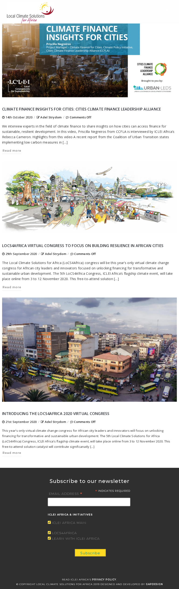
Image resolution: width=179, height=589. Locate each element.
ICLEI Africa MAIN (69, 523)
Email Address (65, 493)
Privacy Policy (104, 579)
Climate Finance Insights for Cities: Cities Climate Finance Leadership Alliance (81, 109)
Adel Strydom (51, 117)
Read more (12, 150)
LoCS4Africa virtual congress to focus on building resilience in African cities (82, 245)
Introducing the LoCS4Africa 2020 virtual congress (56, 413)
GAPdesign (154, 584)
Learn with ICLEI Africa (76, 538)
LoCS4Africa (64, 533)
